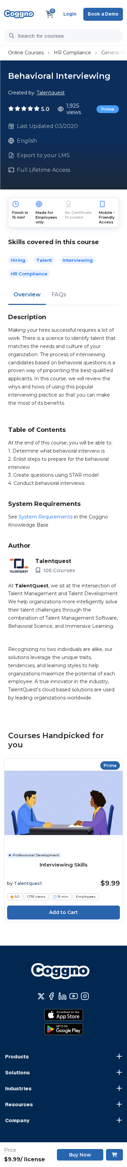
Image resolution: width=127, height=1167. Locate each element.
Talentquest (51, 93)
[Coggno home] (19, 14)
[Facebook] (51, 996)
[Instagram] (85, 996)
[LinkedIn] (62, 996)
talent (44, 260)
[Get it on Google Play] (63, 1029)
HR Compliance (72, 53)
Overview (27, 294)
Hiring (18, 260)
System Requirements (45, 517)
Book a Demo (103, 14)
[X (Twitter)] (41, 996)
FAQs (58, 294)
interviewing (78, 260)
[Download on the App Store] (63, 1015)
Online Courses (26, 53)
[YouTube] (73, 996)
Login (70, 14)
